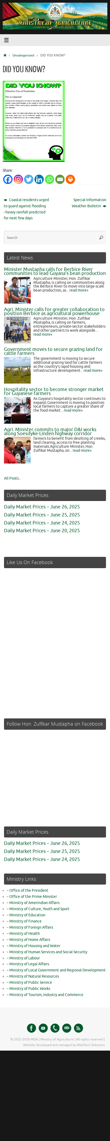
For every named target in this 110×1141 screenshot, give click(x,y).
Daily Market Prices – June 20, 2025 (42, 531)
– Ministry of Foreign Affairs (30, 927)
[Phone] (55, 1028)
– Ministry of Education (26, 915)
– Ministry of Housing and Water (33, 946)
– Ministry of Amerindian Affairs (33, 903)
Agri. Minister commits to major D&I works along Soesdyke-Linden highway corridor (50, 432)
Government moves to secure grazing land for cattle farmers (53, 351)
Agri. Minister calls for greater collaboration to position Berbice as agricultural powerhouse (54, 311)
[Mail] (66, 1028)
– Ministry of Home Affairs (28, 939)
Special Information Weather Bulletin (89, 203)
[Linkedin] (39, 179)
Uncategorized (23, 55)
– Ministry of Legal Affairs (28, 964)
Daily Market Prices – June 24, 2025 (42, 523)
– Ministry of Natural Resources (33, 976)
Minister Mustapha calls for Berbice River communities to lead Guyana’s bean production (55, 271)
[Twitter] (28, 179)
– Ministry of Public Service (29, 982)
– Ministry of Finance (24, 921)
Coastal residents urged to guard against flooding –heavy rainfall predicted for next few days (26, 209)
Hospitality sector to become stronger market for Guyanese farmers (54, 391)
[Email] (60, 179)
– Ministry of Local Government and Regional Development (56, 970)
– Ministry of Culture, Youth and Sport (38, 909)
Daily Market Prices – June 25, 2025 (42, 515)
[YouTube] (43, 1028)
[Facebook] (8, 179)
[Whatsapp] (49, 179)
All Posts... (12, 478)
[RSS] (78, 1028)
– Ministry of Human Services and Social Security (47, 952)
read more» (78, 290)
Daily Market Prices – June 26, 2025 (42, 507)
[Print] (70, 179)
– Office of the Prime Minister (32, 896)
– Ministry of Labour (23, 958)
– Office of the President (27, 890)
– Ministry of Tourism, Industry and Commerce (45, 995)
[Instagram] (18, 179)
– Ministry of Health (23, 933)
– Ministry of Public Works (28, 988)
